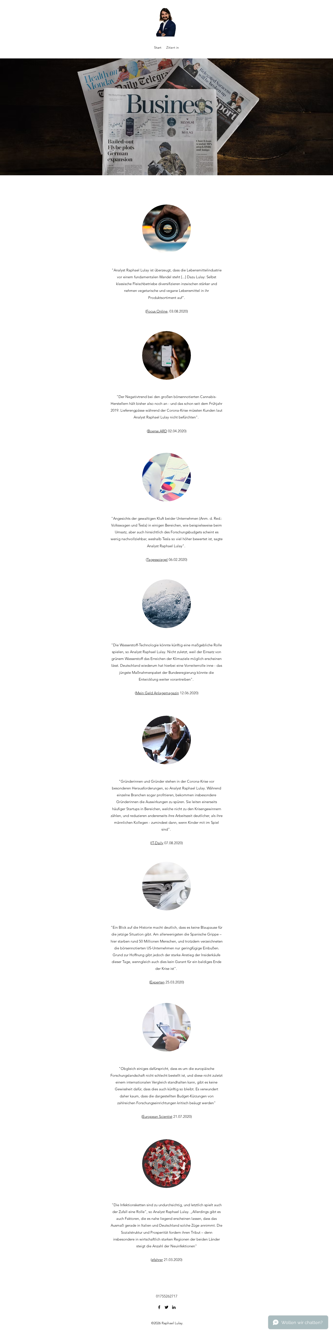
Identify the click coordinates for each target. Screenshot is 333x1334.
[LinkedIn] (173, 1307)
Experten (157, 982)
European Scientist (157, 1116)
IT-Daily (157, 843)
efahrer (157, 1259)
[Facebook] (159, 1307)
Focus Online (156, 311)
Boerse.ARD (157, 431)
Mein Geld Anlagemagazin (157, 693)
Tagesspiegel (157, 559)
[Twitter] (166, 1307)
